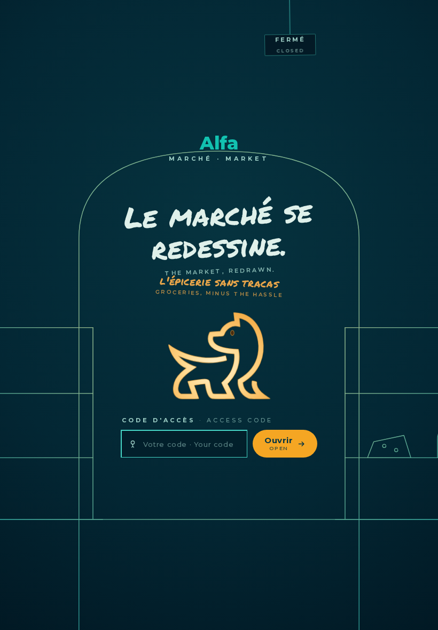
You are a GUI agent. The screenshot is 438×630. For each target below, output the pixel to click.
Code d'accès (197, 420)
